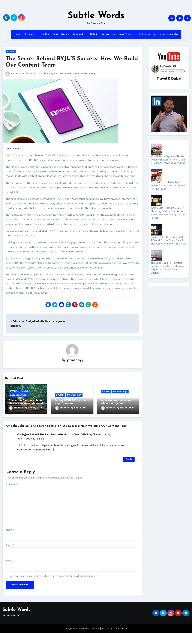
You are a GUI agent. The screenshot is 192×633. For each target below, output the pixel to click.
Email (10, 545)
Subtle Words (96, 15)
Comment (12, 484)
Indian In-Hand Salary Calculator (159, 34)
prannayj (19, 73)
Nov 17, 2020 (127, 407)
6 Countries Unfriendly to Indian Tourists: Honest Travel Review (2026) (168, 185)
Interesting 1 (74, 395)
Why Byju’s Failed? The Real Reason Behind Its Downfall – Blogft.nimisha (61, 434)
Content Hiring (88, 73)
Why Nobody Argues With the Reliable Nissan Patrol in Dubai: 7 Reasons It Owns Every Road (168, 159)
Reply (129, 459)
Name (10, 529)
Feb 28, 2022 (35, 407)
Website (10, 560)
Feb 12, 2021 (80, 407)
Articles (29, 34)
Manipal (78, 34)
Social (24, 391)
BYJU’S (45, 34)
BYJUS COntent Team (67, 73)
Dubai (93, 34)
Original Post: (13, 148)
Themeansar (120, 628)
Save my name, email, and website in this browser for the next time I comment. (53, 576)
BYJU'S (10, 51)
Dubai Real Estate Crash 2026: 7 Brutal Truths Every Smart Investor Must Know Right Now (168, 240)
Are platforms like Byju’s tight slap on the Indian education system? (116, 400)
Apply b (51, 73)
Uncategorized (18, 395)
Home (16, 34)
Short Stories (61, 34)
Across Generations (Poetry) (118, 34)
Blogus (105, 628)
